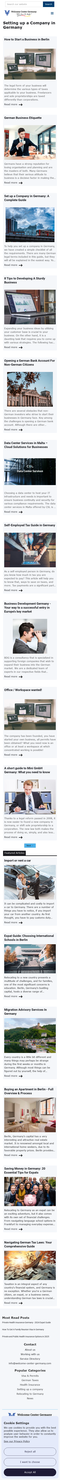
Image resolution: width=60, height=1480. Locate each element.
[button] (52, 13)
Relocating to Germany (30, 1394)
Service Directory (30, 1358)
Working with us (30, 1354)
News (30, 1398)
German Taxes (30, 1380)
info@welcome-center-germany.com (30, 1363)
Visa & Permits (30, 1375)
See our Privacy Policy (17, 1441)
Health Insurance (30, 1384)
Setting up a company (30, 1389)
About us (30, 1349)
